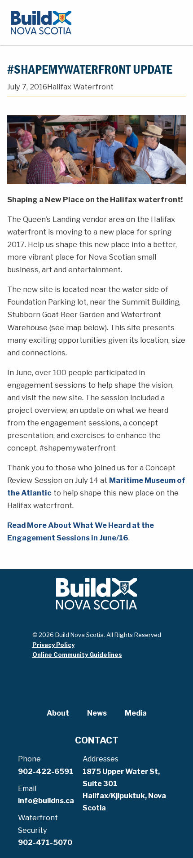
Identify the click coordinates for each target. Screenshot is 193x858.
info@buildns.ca (46, 800)
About (58, 713)
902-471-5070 (45, 842)
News (97, 713)
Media (136, 713)
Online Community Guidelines (77, 654)
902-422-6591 (45, 771)
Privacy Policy (53, 644)
